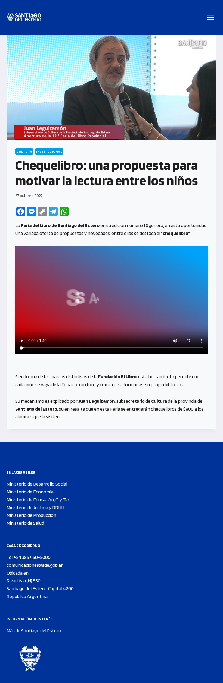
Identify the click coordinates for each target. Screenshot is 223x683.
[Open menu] (210, 17)
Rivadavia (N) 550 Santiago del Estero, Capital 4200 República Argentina (40, 588)
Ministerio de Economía (30, 492)
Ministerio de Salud (25, 523)
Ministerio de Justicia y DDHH (35, 507)
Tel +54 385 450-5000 (29, 557)
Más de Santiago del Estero (34, 630)
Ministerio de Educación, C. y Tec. (39, 499)
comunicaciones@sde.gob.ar (35, 565)
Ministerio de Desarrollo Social (37, 484)
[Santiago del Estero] (24, 17)
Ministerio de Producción (31, 515)
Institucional (49, 151)
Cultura (24, 151)
